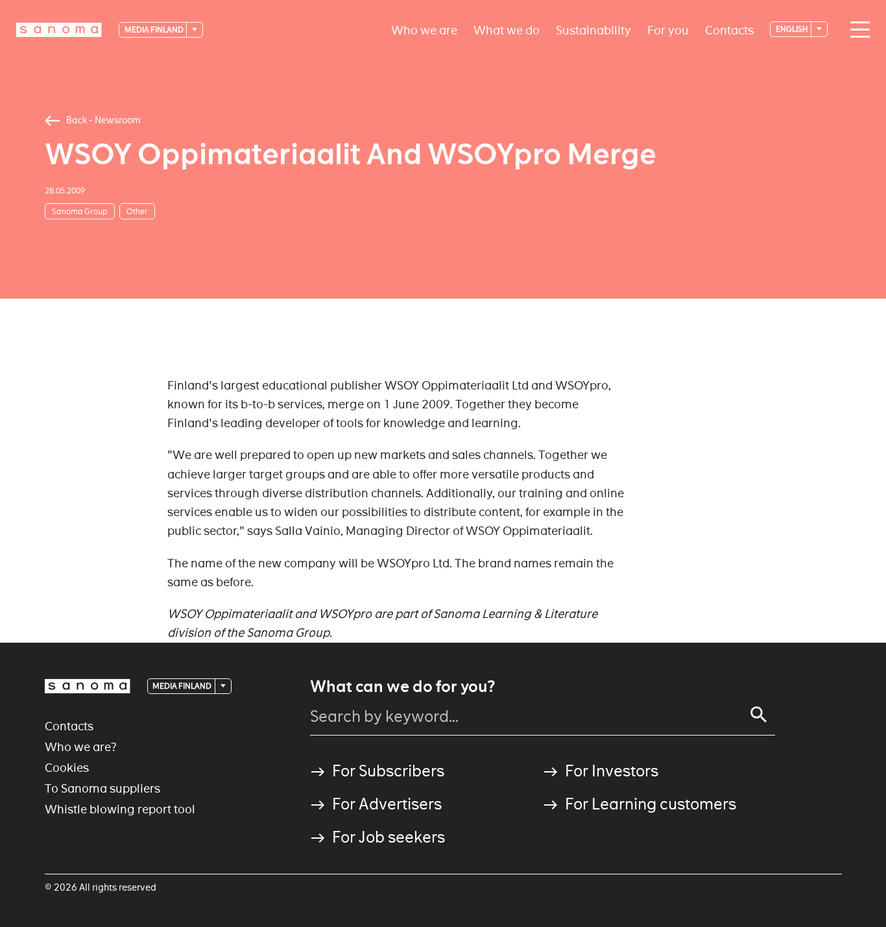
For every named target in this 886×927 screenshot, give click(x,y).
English (792, 29)
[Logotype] (87, 686)
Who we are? (81, 746)
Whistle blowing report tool (120, 809)
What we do (506, 29)
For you (668, 29)
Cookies (67, 767)
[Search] (759, 714)
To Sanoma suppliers (102, 788)
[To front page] (59, 30)
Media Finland (155, 29)
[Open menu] (857, 30)
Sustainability (593, 29)
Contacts (729, 29)
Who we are (424, 29)
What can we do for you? (402, 686)
